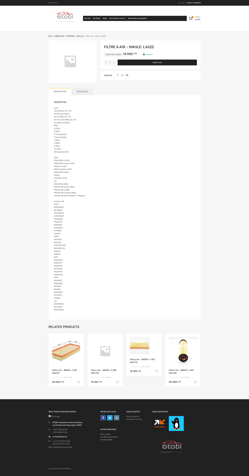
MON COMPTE (53, 3)
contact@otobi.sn (60, 437)
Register (197, 3)
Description (60, 91)
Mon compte (105, 434)
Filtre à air (80, 36)
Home (50, 36)
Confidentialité (106, 440)
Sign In (190, 3)
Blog (105, 18)
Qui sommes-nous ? (117, 18)
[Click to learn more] (159, 423)
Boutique (96, 18)
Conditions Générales (109, 437)
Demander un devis (134, 419)
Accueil (87, 18)
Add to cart (157, 62)
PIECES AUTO (59, 36)
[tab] (60, 91)
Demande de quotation (137, 18)
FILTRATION (70, 36)
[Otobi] (65, 25)
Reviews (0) (82, 91)
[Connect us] (103, 417)
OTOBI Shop (67, 469)
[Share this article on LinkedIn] (122, 75)
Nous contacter (132, 416)
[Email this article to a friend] (126, 75)
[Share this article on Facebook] (117, 75)
